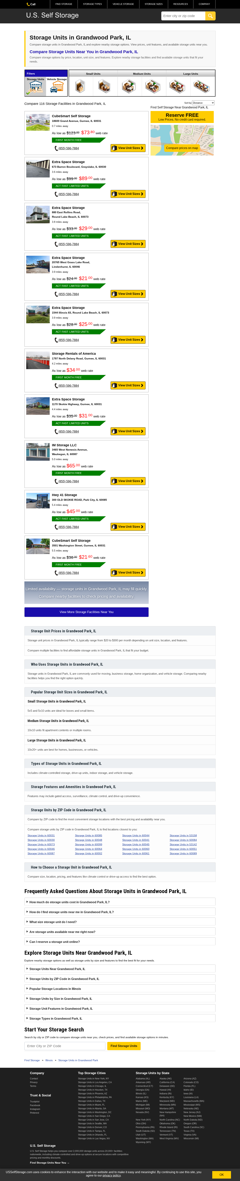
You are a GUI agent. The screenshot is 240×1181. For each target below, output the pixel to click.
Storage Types (92, 4)
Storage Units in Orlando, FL (92, 1134)
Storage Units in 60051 (183, 848)
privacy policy (112, 1175)
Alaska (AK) (166, 1078)
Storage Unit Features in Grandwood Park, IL (61, 1008)
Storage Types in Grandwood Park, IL (55, 1018)
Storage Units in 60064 (88, 848)
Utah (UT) (141, 1134)
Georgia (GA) (142, 1090)
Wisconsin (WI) (191, 1138)
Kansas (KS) (142, 1097)
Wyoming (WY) (143, 1142)
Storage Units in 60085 (88, 835)
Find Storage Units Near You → (50, 1162)
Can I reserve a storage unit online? (54, 941)
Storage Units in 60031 (41, 835)
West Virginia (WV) (169, 1138)
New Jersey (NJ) (192, 1112)
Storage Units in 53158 (183, 835)
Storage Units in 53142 (183, 844)
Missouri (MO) (143, 1108)
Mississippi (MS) (192, 1105)
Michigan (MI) (143, 1105)
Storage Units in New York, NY (93, 1078)
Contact (34, 1078)
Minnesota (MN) (168, 1105)
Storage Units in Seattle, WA (92, 1123)
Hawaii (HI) (165, 1090)
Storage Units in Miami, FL (91, 1105)
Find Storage (64, 4)
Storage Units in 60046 (41, 848)
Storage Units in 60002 (88, 853)
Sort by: (188, 103)
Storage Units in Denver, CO (92, 1127)
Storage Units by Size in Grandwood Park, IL (60, 998)
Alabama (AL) (143, 1078)
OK (222, 1174)
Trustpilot (34, 1101)
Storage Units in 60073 (41, 844)
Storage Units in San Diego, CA (94, 1116)
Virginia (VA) (190, 1134)
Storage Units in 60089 (183, 853)
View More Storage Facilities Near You (86, 612)
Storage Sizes (154, 4)
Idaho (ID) (189, 1090)
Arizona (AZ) (190, 1078)
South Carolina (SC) (194, 1127)
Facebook (35, 1105)
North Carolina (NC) (170, 1119)
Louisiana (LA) (191, 1097)
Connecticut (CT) (144, 1086)
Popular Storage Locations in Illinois (55, 988)
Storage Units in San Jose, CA (93, 1119)
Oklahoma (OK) (167, 1123)
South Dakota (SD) (145, 1131)
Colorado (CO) (191, 1082)
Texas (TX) (189, 1131)
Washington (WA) (145, 1138)
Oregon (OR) (190, 1123)
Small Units (93, 73)
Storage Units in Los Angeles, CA (95, 1082)
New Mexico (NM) (193, 1116)
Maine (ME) (142, 1101)
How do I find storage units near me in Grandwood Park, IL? (71, 912)
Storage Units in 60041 (135, 839)
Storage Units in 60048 (88, 839)
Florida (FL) (189, 1086)
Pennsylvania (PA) (145, 1127)
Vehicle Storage (123, 4)
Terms (33, 1086)
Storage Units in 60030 (41, 839)
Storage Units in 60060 (135, 848)
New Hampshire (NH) (168, 1114)
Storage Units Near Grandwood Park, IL (57, 969)
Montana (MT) (167, 1108)
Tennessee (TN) (168, 1131)
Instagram (35, 1109)
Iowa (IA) (188, 1093)
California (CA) (167, 1082)
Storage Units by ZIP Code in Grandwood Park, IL (64, 979)
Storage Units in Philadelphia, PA (95, 1097)
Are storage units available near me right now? (62, 932)
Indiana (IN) (166, 1093)
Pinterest (34, 1113)
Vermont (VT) (166, 1134)
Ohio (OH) (141, 1123)
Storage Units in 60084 (183, 839)
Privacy (34, 1082)
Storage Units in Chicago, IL (92, 1086)
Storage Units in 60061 (135, 853)
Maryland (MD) (167, 1101)
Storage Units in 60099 (88, 844)
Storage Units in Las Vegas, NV (94, 1138)
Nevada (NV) (142, 1112)
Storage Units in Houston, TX (92, 1090)
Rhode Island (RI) (169, 1127)
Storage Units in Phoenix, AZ (92, 1093)
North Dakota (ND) (193, 1119)
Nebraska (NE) (191, 1108)
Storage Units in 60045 (135, 844)
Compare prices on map (182, 148)
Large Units (190, 73)
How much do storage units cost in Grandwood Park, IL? (69, 902)
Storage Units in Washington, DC (95, 1112)
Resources (180, 4)
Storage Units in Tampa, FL (92, 1131)
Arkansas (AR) (143, 1082)
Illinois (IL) (141, 1093)
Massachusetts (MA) (194, 1101)
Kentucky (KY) (167, 1097)
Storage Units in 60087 (41, 853)
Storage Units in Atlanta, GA (92, 1108)
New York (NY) (143, 1119)
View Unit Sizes (129, 148)
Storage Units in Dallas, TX (91, 1101)
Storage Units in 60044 (135, 835)
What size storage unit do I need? (53, 922)
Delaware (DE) (167, 1086)
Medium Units (142, 73)
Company (204, 4)
